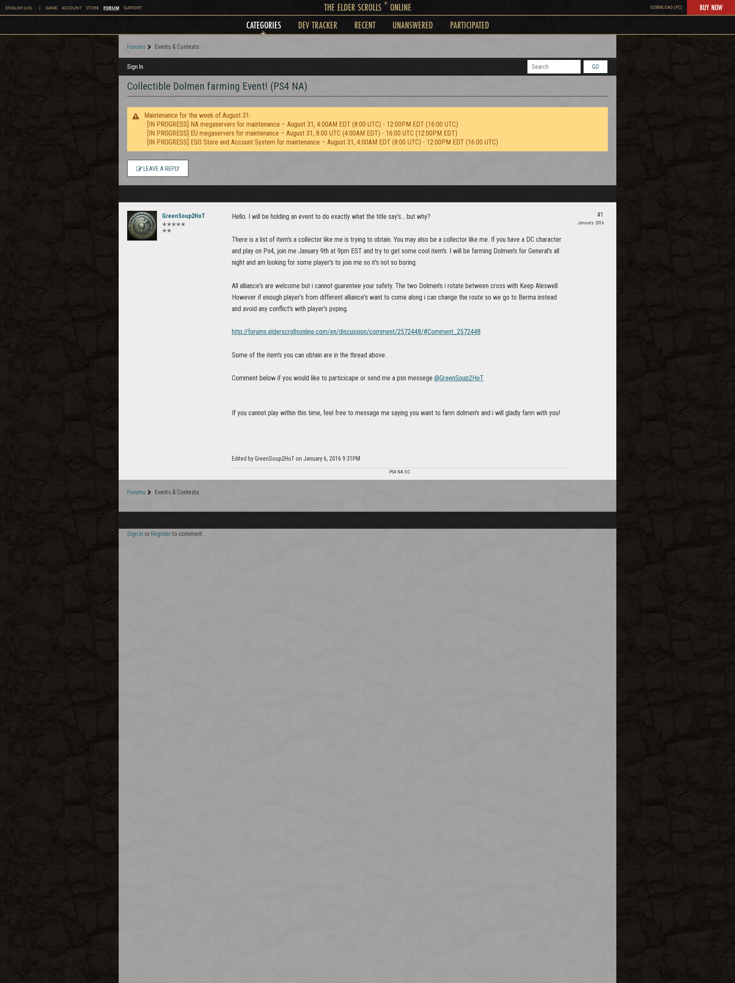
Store (92, 8)
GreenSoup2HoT (183, 215)
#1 (600, 214)
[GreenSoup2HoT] (142, 226)
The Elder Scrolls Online (367, 7)
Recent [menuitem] (365, 24)
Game (51, 8)
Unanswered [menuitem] (413, 24)
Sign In (135, 66)
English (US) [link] (19, 8)
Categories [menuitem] (263, 24)
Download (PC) (666, 7)
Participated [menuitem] (469, 24)
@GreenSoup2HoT (459, 378)
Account (72, 8)
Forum (111, 8)
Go (595, 66)
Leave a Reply (160, 168)
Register (161, 533)
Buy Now (711, 7)
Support (132, 8)
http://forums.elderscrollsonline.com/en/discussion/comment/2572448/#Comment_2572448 (356, 332)
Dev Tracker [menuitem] (317, 24)
